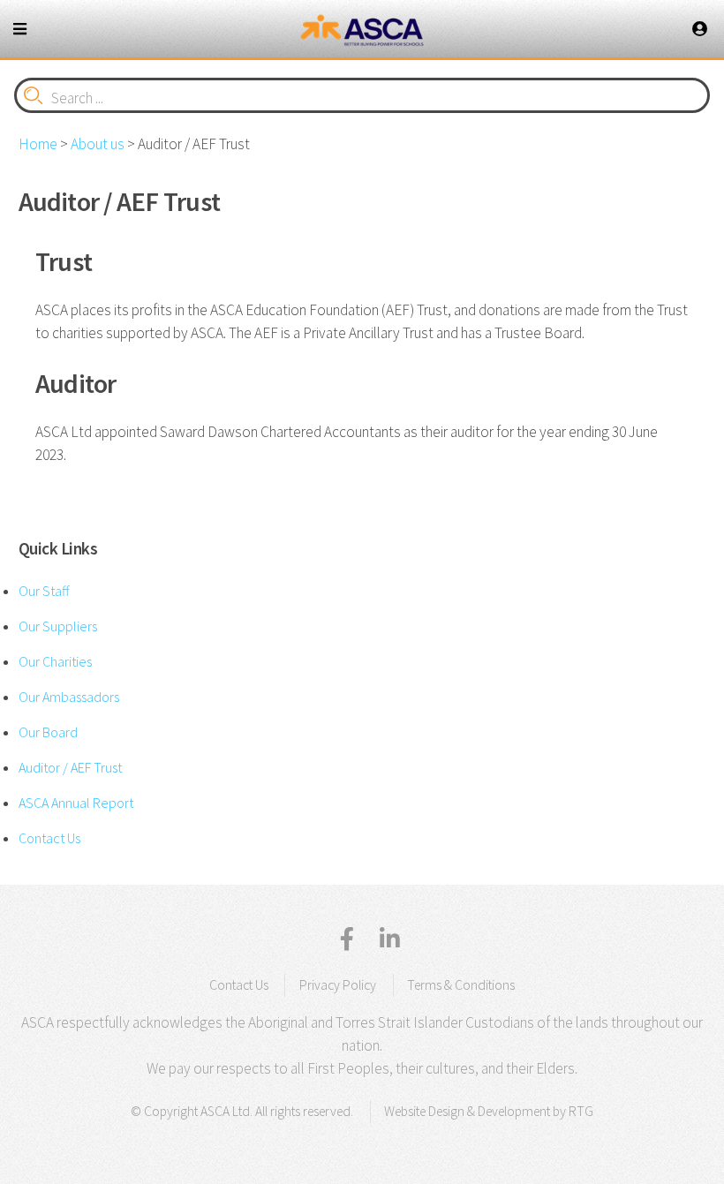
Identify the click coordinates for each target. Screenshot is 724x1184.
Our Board (48, 732)
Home (38, 144)
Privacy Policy (337, 985)
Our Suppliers (58, 626)
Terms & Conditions (461, 985)
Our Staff (44, 591)
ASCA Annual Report (76, 802)
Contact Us (49, 838)
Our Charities (55, 661)
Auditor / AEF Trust (70, 767)
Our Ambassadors (69, 696)
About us (97, 144)
